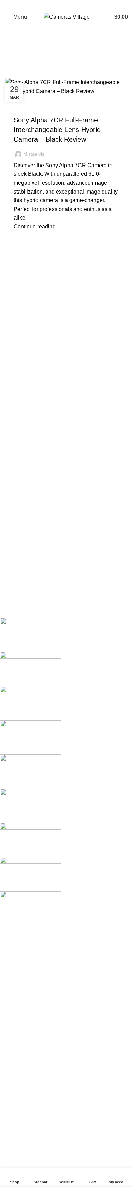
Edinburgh (17, 970)
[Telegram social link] (84, 5)
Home (10, 74)
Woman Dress (22, 1142)
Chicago (15, 995)
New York (17, 944)
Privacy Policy (22, 1030)
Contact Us (18, 1068)
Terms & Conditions (29, 1055)
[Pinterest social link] (66, 5)
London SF (18, 957)
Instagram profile (25, 1116)
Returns (14, 1043)
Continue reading (35, 226)
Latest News (20, 1081)
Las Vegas (18, 1008)
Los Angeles (20, 982)
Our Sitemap (20, 1094)
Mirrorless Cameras (41, 108)
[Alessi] (61, 771)
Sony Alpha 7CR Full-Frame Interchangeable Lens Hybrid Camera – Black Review (57, 129)
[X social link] (57, 5)
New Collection (23, 1129)
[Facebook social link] (48, 5)
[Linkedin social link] (75, 5)
